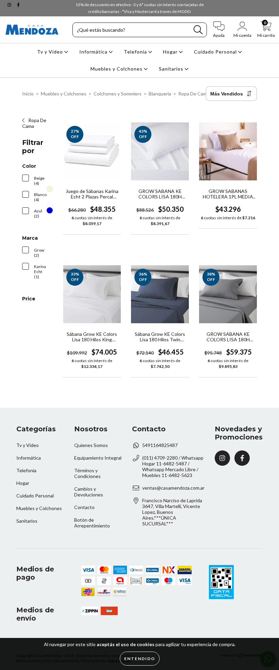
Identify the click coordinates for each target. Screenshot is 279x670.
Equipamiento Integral (97, 458)
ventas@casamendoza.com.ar (173, 488)
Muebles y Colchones (117, 69)
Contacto (84, 507)
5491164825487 (160, 445)
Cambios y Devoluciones (88, 491)
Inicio (28, 93)
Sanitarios (172, 69)
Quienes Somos (91, 445)
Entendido (139, 658)
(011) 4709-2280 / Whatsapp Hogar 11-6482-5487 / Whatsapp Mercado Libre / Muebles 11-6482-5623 (172, 466)
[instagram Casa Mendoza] (10, 5)
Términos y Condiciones (87, 473)
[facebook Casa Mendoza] (18, 5)
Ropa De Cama (193, 93)
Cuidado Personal (216, 52)
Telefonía (136, 52)
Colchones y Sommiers (118, 93)
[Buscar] (198, 30)
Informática (94, 52)
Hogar (171, 52)
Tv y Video (50, 52)
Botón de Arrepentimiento (92, 522)
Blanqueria (160, 93)
